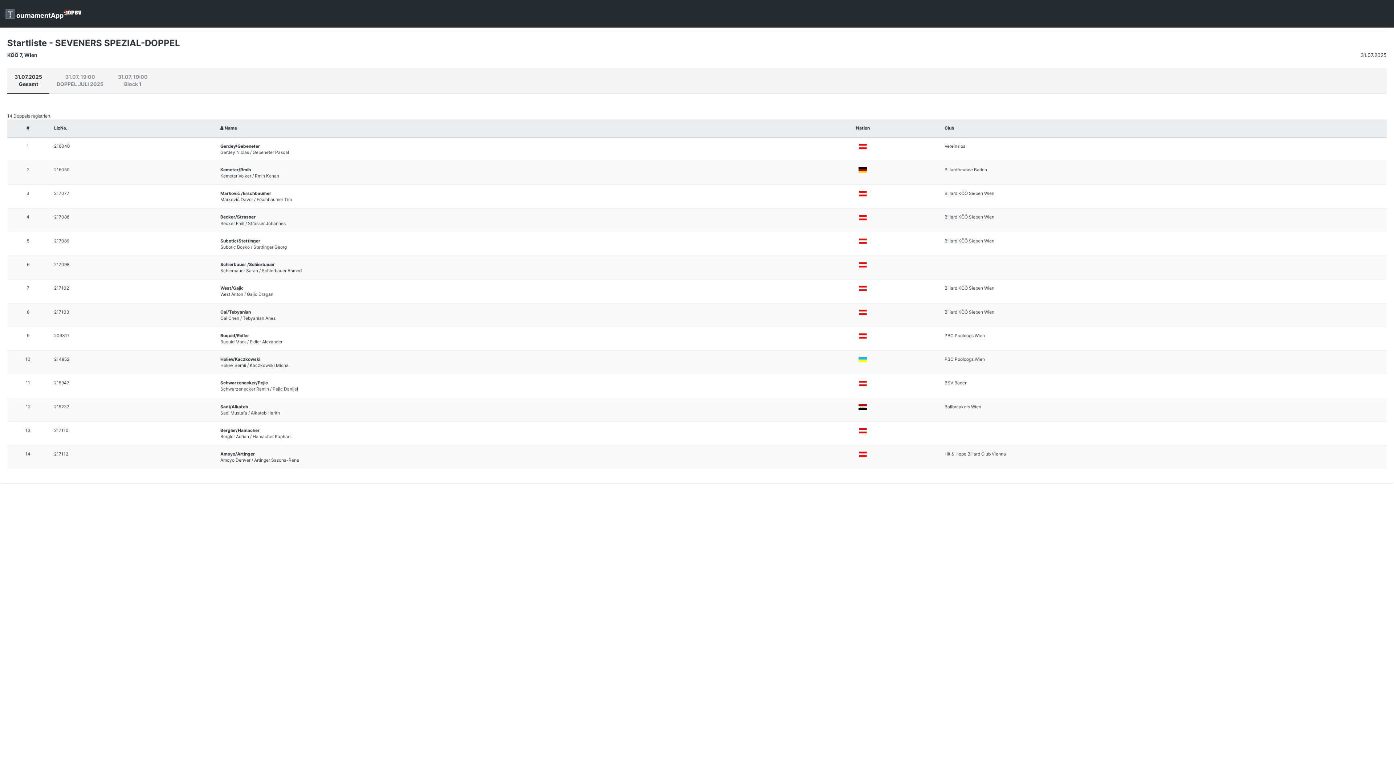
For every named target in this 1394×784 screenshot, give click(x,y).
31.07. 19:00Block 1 (133, 80)
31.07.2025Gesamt (28, 80)
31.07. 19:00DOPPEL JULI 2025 (80, 80)
